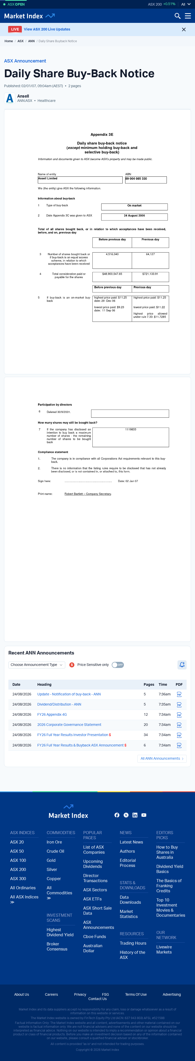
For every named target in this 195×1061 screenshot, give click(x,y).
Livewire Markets (164, 949)
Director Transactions (95, 878)
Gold (51, 861)
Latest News (131, 842)
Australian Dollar (92, 948)
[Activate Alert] (182, 664)
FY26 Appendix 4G (52, 714)
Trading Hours (133, 943)
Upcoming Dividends (93, 864)
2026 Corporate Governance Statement (69, 725)
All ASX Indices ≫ (24, 899)
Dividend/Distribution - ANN (59, 704)
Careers (51, 994)
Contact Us (97, 999)
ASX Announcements (97, 925)
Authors (127, 851)
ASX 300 (18, 879)
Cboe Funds (94, 937)
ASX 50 (17, 851)
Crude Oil (55, 851)
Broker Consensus (57, 946)
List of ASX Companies (94, 849)
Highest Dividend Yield (60, 932)
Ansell (23, 96)
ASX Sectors (95, 890)
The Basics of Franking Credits (169, 886)
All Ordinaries (23, 888)
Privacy (80, 994)
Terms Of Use (136, 994)
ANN (31, 41)
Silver (52, 870)
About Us (21, 994)
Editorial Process (128, 863)
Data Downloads (130, 899)
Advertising (172, 994)
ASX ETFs (92, 899)
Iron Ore (54, 842)
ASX (21, 41)
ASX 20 (17, 842)
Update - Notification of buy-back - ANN (69, 694)
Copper (54, 879)
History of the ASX (132, 955)
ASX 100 (18, 861)
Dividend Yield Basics (169, 869)
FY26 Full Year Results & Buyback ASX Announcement (81, 745)
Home (9, 41)
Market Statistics (129, 914)
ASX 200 (155, 4)
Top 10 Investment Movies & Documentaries (170, 907)
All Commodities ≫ (59, 893)
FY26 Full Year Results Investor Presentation (74, 735)
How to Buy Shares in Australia (167, 852)
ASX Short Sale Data (97, 910)
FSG (105, 994)
